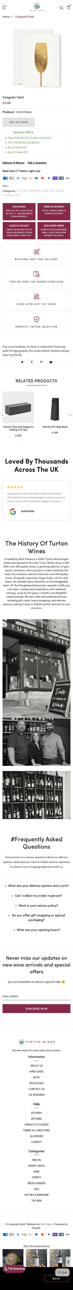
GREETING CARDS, (54, 190)
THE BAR (36, 1200)
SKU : (6, 185)
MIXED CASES (36, 1165)
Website (31, 1224)
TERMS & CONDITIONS (36, 1130)
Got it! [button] (56, 1278)
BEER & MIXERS (36, 1183)
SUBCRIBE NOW (37, 1008)
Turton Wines (24, 112)
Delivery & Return (13, 162)
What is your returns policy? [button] (38, 905)
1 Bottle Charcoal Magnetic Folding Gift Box (18, 428)
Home (6, 16)
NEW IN (36, 1160)
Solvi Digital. (47, 1224)
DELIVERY (36, 1112)
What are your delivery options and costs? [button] (38, 886)
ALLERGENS (36, 1136)
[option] (36, 58)
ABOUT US (36, 1065)
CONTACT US (36, 1089)
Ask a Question (37, 162)
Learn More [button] (12, 1284)
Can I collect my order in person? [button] (38, 896)
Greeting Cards (11, 195)
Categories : (10, 190)
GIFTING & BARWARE (36, 1194)
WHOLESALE (36, 1083)
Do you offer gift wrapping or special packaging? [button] (38, 918)
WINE (36, 1171)
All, (20, 190)
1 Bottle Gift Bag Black (55, 427)
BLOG (36, 1077)
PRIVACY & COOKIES (37, 1124)
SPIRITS (36, 1177)
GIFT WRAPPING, (33, 190)
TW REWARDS (36, 1094)
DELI (36, 1189)
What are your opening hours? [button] (38, 930)
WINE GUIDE (36, 1071)
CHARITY (36, 1142)
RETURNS (36, 1118)
